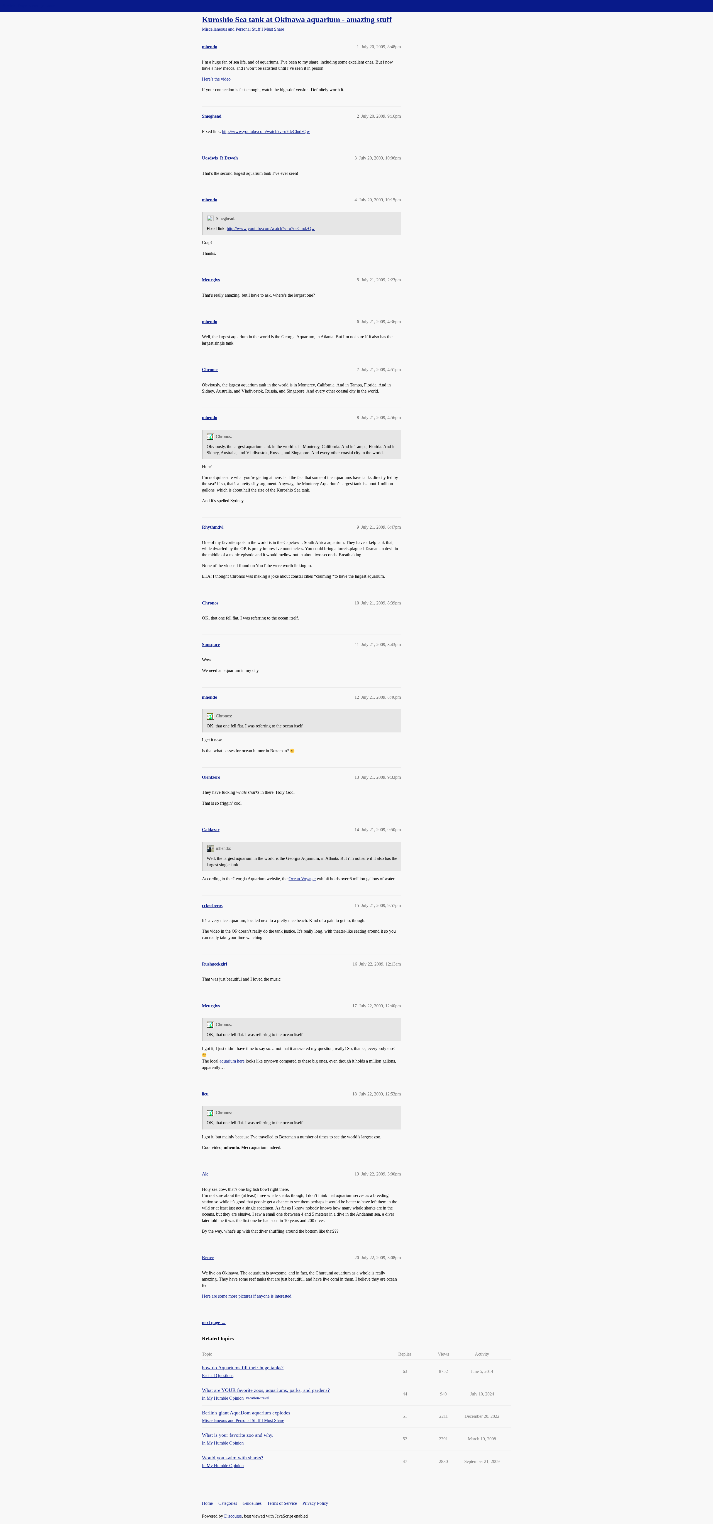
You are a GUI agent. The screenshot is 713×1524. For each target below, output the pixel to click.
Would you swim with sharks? (232, 1457)
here (241, 1061)
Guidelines (252, 1503)
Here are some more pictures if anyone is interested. (247, 1296)
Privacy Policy (315, 1503)
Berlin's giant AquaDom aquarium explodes (246, 1413)
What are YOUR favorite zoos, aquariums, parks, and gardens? (266, 1390)
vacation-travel (257, 1398)
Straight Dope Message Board (29, 5)
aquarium (227, 1061)
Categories (227, 1503)
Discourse (233, 1516)
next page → (214, 1322)
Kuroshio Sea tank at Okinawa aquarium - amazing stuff (297, 19)
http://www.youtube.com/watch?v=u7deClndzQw (266, 131)
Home (207, 1503)
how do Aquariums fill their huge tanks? (243, 1367)
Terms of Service (282, 1503)
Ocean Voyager (302, 878)
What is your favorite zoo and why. (238, 1435)
